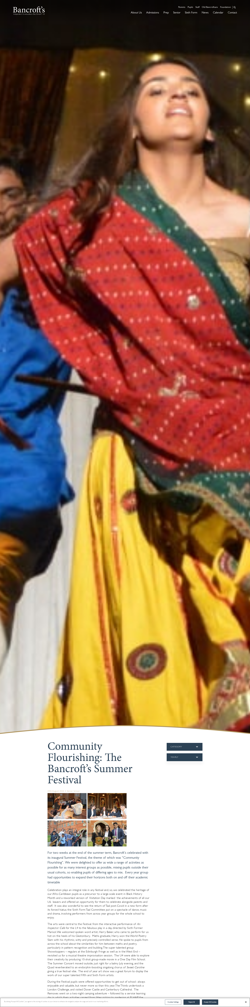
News (205, 12)
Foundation (225, 7)
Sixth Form (191, 12)
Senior (176, 12)
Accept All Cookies (210, 1002)
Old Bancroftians (210, 7)
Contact (232, 12)
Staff (197, 7)
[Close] (246, 1002)
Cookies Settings (173, 1002)
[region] (125, 1002)
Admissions (152, 12)
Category (181, 748)
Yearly (174, 758)
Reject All (192, 1002)
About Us (136, 12)
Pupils (190, 7)
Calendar (218, 12)
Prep (166, 12)
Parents (181, 7)
